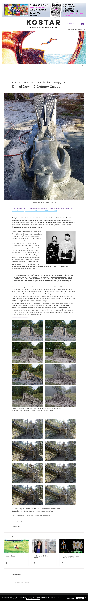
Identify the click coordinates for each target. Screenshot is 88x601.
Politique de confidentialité (33, 599)
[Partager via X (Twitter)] (17, 521)
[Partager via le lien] (21, 521)
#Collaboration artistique (32, 515)
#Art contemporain (45, 515)
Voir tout (82, 536)
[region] (44, 47)
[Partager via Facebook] (13, 521)
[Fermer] (86, 598)
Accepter (80, 598)
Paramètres (70, 598)
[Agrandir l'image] (27, 330)
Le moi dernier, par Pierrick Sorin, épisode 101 (71, 557)
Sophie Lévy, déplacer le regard (42, 557)
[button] (82, 23)
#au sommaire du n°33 (18, 515)
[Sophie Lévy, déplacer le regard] (44, 546)
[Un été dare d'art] (16, 546)
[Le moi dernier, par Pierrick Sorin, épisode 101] (71, 546)
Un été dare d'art (11, 556)
